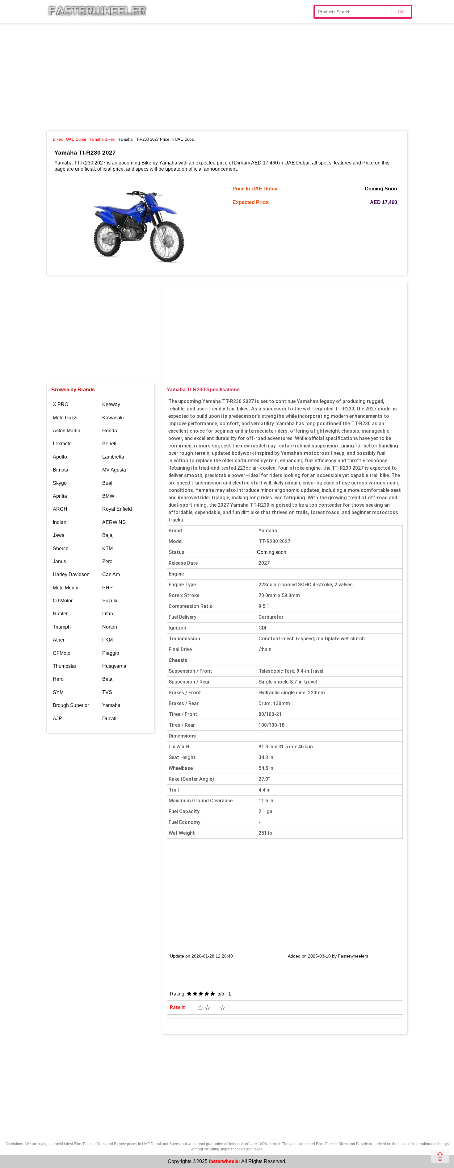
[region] (227, 76)
